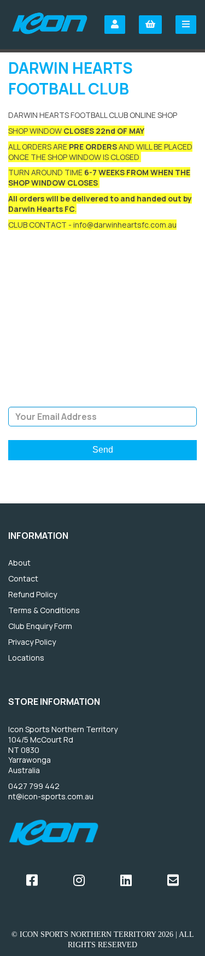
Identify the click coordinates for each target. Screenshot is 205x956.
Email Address (102, 398)
